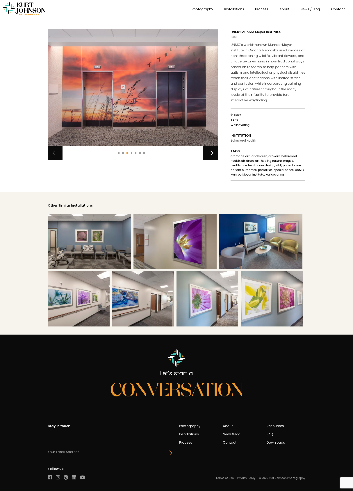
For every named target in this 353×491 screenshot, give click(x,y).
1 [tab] (119, 153)
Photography (202, 9)
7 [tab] (144, 153)
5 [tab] (135, 153)
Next (210, 153)
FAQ (270, 434)
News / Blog (310, 9)
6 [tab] (140, 153)
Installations (234, 9)
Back (237, 115)
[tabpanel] (132, 87)
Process (261, 9)
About (284, 9)
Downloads (276, 442)
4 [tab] (131, 153)
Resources (275, 426)
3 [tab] (127, 153)
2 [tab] (123, 153)
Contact (338, 9)
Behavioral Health (243, 140)
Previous (55, 153)
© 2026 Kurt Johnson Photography (282, 478)
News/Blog (231, 434)
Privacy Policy (246, 478)
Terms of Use (225, 478)
